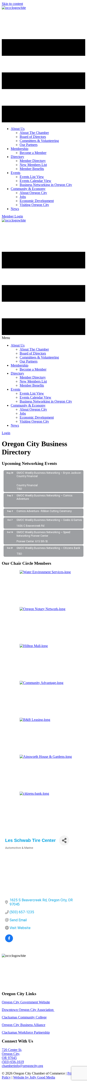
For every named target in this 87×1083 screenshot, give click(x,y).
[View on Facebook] (9, 941)
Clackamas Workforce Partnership (26, 1032)
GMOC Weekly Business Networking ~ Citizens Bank (48, 548)
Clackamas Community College (24, 1017)
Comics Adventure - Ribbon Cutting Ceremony (44, 511)
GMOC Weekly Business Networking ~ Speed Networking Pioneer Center (43, 534)
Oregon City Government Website (26, 1002)
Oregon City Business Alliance (23, 1025)
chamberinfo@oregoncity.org (22, 1066)
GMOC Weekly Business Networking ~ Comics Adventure (44, 497)
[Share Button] (64, 840)
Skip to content (12, 4)
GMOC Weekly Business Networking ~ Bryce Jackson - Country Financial (49, 474)
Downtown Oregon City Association (28, 1010)
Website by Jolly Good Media (34, 1077)
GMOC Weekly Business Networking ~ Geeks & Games (49, 520)
